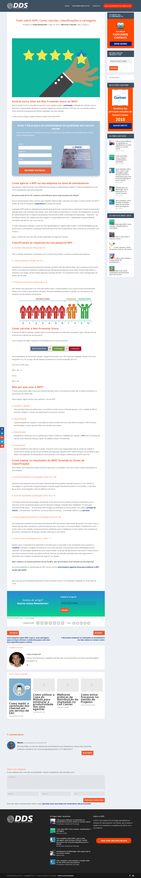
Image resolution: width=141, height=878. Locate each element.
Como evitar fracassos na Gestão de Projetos (90, 698)
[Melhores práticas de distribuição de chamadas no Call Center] (68, 685)
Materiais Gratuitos (80, 6)
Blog (67, 6)
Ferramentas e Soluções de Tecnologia (67, 824)
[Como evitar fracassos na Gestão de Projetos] (92, 685)
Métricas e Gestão (68, 24)
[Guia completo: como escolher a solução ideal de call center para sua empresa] (111, 202)
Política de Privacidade (65, 876)
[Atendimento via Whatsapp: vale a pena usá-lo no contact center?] (111, 189)
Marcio (20, 743)
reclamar (16, 548)
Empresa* (22, 152)
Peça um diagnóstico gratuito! (118, 6)
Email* (20, 159)
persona (86, 510)
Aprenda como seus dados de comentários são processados (66, 804)
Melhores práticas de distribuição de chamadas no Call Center (67, 699)
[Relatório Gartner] (120, 109)
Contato (96, 6)
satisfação (68, 105)
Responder (87, 753)
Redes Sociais (60, 855)
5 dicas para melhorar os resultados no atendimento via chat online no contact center (123, 145)
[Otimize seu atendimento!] (120, 33)
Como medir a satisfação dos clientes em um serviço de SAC (19, 708)
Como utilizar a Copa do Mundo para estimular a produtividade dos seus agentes (44, 702)
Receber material (35, 170)
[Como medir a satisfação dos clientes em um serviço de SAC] (20, 689)
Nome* (20, 144)
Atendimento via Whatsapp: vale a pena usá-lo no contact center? (122, 190)
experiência (40, 204)
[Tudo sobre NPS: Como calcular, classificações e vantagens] (111, 157)
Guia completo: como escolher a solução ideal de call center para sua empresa (123, 203)
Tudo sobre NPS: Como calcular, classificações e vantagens (121, 159)
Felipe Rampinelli (40, 24)
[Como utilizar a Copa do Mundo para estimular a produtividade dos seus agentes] (44, 685)
